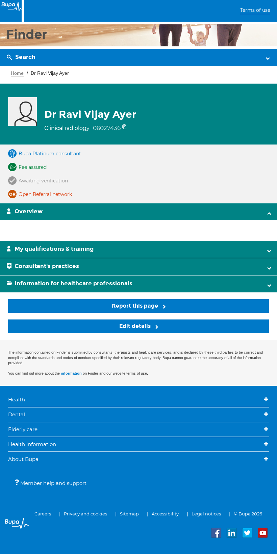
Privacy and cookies (85, 513)
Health (16, 399)
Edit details (135, 326)
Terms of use (255, 10)
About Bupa (23, 459)
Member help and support (52, 483)
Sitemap (129, 513)
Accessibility (165, 513)
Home (17, 73)
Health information (32, 444)
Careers (42, 513)
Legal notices (206, 513)
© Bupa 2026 (248, 513)
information (71, 373)
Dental (16, 414)
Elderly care (22, 429)
